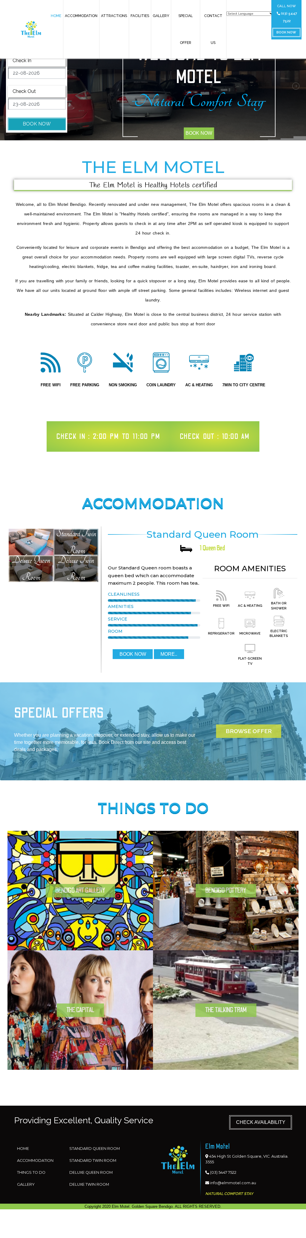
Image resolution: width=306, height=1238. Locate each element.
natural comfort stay (199, 101)
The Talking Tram (226, 1010)
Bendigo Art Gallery (80, 890)
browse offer (249, 731)
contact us (213, 29)
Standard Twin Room (92, 1160)
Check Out (24, 91)
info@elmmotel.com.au (233, 1183)
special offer (185, 29)
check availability (260, 1122)
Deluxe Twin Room (89, 1184)
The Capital (80, 1010)
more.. (168, 654)
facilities (140, 16)
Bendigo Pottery (226, 890)
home (56, 16)
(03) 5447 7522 (288, 17)
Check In (22, 60)
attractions (114, 16)
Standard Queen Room (94, 1148)
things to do (31, 1172)
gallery (161, 16)
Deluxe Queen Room (91, 1172)
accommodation (81, 16)
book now (286, 32)
